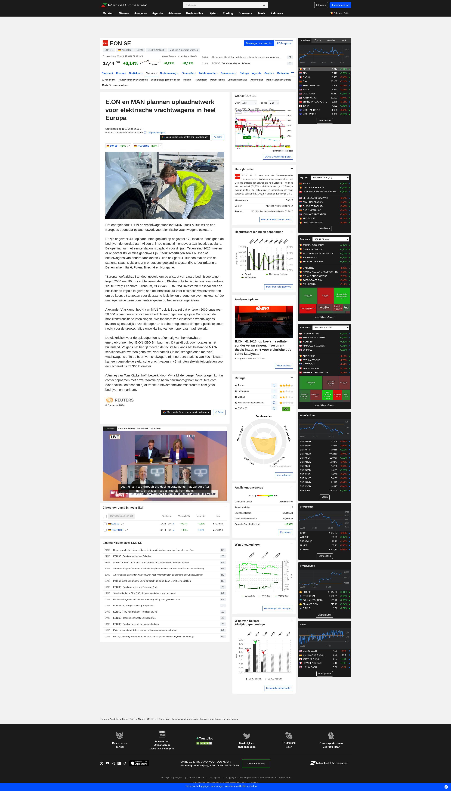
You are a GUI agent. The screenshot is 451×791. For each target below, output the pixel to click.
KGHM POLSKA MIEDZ (314, 337)
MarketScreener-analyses (115, 85)
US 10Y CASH (310, 651)
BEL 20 (306, 69)
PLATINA (304, 549)
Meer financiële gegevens (278, 287)
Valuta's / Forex (307, 415)
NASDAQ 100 (309, 98)
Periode (263, 103)
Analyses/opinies (247, 299)
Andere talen (257, 80)
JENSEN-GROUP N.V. (313, 245)
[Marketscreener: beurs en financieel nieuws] (124, 5)
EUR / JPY (305, 490)
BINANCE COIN (310, 604)
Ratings (244, 73)
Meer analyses (284, 365)
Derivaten (283, 73)
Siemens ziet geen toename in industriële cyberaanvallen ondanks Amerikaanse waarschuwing (159, 568)
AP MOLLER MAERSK (314, 346)
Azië (344, 40)
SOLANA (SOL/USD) (313, 600)
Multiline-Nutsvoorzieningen (279, 206)
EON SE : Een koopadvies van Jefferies (231, 63)
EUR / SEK (305, 458)
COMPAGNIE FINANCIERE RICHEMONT (320, 191)
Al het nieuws (109, 80)
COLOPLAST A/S (311, 333)
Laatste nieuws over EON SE (122, 542)
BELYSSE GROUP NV (313, 261)
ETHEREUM (309, 596)
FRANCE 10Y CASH (313, 663)
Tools (261, 13)
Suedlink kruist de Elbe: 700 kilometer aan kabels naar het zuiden (144, 593)
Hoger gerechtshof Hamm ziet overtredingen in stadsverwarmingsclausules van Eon (246, 57)
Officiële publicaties (237, 80)
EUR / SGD (305, 486)
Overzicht (107, 73)
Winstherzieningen (248, 544)
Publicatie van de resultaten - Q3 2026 (274, 211)
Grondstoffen (306, 507)
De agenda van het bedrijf (278, 688)
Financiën (188, 73)
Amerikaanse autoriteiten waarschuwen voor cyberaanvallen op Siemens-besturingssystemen (158, 575)
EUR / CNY (305, 478)
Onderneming (168, 73)
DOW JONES (309, 93)
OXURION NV (309, 284)
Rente (303, 624)
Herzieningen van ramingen (277, 608)
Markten (108, 13)
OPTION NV (308, 268)
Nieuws (124, 13)
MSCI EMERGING (311, 110)
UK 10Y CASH (310, 667)
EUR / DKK (305, 466)
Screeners (245, 13)
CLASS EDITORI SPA (313, 206)
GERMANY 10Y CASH (314, 655)
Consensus (228, 73)
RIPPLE (306, 608)
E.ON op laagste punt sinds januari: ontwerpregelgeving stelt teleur (145, 630)
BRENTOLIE (306, 541)
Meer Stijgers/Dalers (324, 317)
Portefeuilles (194, 13)
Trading (228, 13)
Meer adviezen (284, 475)
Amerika (331, 40)
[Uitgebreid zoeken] (264, 5)
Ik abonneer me (340, 5)
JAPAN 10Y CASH (311, 659)
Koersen (121, 73)
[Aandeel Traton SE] (159, 145)
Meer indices (325, 120)
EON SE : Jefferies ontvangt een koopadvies (134, 618)
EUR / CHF (305, 450)
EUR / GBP (305, 445)
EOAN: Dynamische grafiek (278, 157)
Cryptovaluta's (307, 566)
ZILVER (303, 545)
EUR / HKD (305, 482)
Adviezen (174, 13)
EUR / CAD (305, 470)
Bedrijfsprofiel (244, 169)
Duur (237, 103)
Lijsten (212, 13)
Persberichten (217, 80)
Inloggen (321, 5)
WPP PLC (307, 350)
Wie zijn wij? (215, 777)
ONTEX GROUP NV (312, 249)
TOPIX (306, 106)
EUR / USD (305, 441)
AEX (305, 73)
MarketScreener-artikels (278, 80)
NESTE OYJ (308, 364)
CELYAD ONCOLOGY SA (315, 276)
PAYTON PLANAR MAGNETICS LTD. (320, 272)
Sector (268, 73)
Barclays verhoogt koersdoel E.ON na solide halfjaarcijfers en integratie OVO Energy (153, 636)
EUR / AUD (305, 474)
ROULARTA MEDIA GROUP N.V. (318, 253)
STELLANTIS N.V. (311, 360)
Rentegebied (324, 673)
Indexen (306, 40)
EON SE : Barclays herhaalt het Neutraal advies (136, 624)
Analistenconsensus (249, 487)
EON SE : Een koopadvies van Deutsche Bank (135, 587)
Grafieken (135, 73)
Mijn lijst (304, 177)
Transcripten (200, 80)
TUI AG (306, 183)
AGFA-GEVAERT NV (312, 222)
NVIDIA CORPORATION (314, 214)
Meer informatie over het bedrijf (276, 219)
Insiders (187, 80)
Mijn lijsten (325, 228)
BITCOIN (307, 592)
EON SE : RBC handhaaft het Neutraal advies (135, 612)
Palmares (277, 13)
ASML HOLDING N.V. (313, 202)
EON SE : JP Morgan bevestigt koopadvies (133, 605)
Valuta (325, 497)
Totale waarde (207, 73)
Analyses (140, 13)
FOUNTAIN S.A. (310, 257)
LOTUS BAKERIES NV (314, 187)
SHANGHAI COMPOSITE (315, 102)
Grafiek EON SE (246, 95)
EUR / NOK (305, 462)
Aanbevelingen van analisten (133, 80)
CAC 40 (306, 77)
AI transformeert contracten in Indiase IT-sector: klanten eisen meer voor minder (151, 562)
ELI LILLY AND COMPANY (315, 198)
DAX (305, 81)
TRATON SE (117, 530)
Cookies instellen (196, 777)
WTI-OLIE (304, 537)
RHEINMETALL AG (312, 210)
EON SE (115, 524)
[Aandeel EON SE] (128, 145)
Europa (318, 40)
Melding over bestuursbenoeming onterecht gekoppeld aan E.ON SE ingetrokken (152, 581)
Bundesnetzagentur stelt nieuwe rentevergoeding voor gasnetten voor (146, 599)
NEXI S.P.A (308, 342)
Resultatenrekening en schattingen (259, 231)
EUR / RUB (305, 454)
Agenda (157, 13)
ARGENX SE (309, 218)
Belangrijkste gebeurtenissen (165, 80)
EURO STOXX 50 (311, 85)
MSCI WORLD (310, 114)
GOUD (303, 533)
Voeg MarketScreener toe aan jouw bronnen (186, 137)
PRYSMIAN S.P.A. (311, 368)
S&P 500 (307, 89)
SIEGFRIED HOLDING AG (315, 372)
